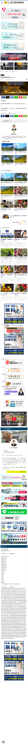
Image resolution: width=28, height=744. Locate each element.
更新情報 (3, 170)
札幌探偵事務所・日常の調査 (7, 324)
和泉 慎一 (14, 134)
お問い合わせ (23, 471)
